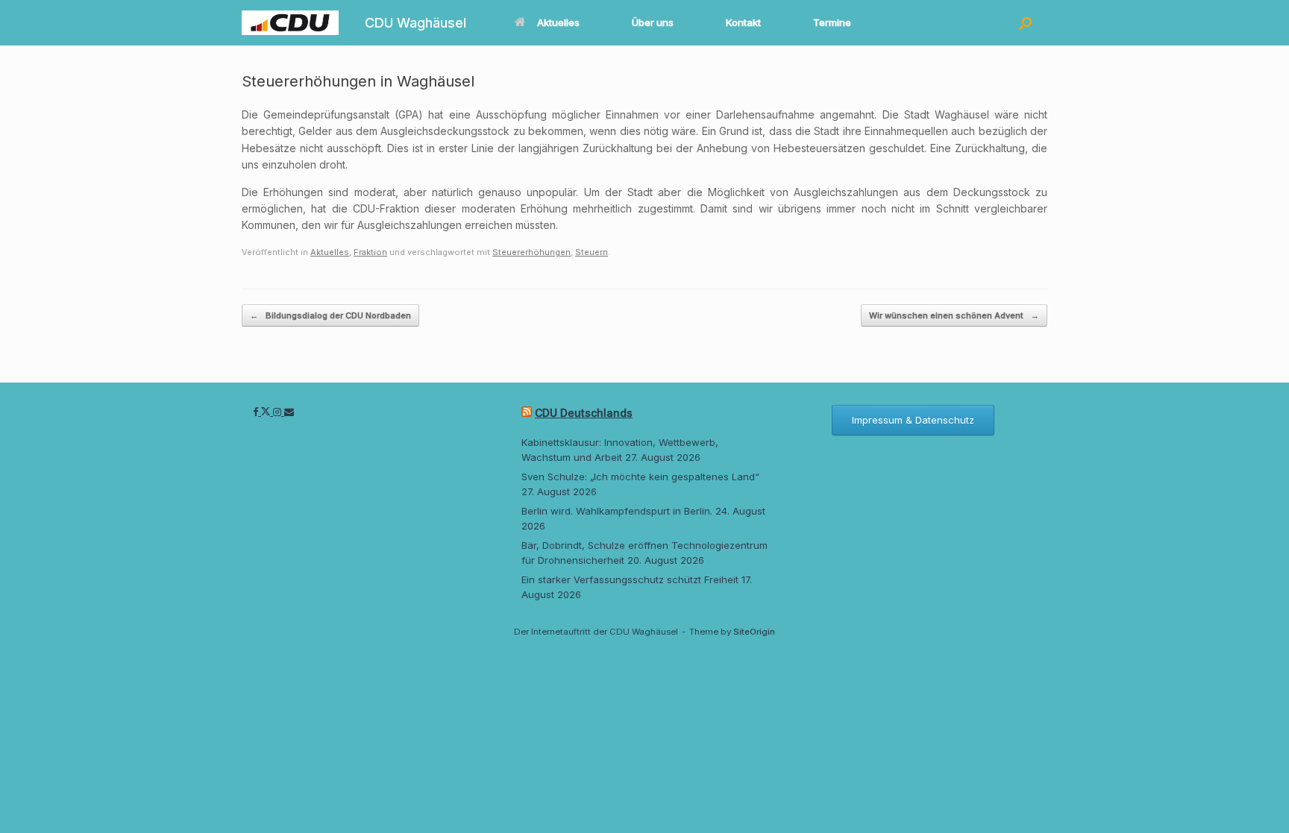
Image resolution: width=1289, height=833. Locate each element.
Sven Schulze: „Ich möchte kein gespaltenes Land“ (640, 476)
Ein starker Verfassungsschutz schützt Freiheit (629, 579)
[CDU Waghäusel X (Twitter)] (267, 412)
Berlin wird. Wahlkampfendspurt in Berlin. (616, 511)
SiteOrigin (754, 631)
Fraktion (370, 252)
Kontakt (743, 22)
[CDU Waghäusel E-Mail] (289, 412)
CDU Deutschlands (584, 412)
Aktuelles (558, 22)
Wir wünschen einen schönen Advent (954, 315)
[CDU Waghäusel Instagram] (278, 412)
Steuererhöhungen (531, 252)
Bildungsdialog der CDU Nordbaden (330, 315)
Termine (832, 22)
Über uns (653, 22)
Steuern (591, 252)
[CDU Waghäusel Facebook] (257, 412)
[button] (1025, 22)
